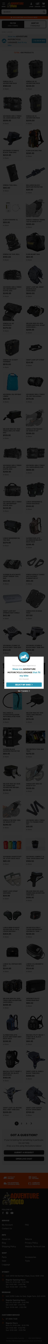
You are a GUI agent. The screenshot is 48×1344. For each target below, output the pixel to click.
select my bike (23, 684)
